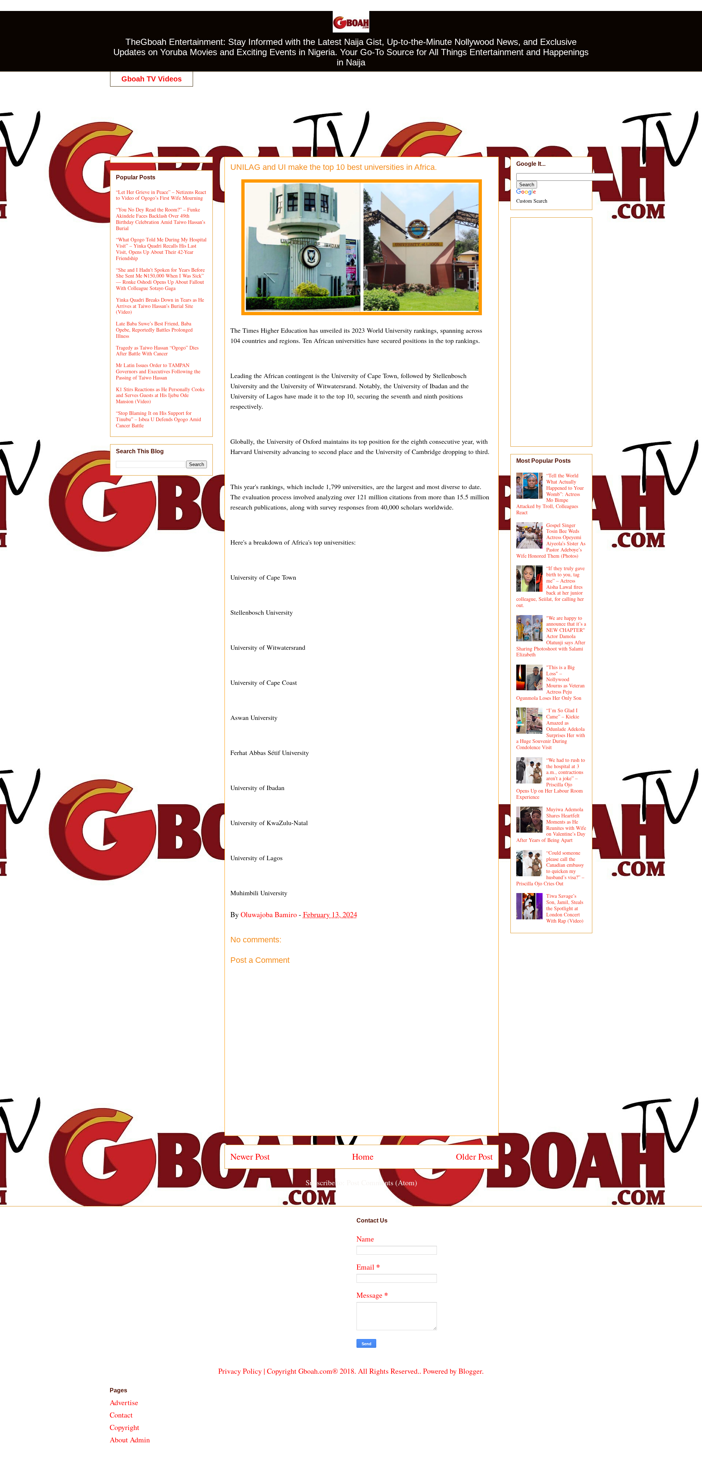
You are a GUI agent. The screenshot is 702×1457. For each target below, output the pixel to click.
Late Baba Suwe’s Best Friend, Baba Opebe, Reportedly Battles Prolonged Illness (154, 329)
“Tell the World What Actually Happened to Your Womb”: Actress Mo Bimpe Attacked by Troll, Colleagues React (550, 494)
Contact (121, 1415)
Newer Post (250, 1156)
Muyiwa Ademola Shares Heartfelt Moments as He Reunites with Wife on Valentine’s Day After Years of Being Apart (551, 824)
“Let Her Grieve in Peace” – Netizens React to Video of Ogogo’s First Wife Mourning (161, 195)
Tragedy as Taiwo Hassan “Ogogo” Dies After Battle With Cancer (157, 350)
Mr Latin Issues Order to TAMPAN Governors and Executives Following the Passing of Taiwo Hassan (158, 371)
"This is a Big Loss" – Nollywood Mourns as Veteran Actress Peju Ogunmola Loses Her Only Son (550, 682)
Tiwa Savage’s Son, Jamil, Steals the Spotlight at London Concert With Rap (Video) (565, 908)
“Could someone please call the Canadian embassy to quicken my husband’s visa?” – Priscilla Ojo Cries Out (550, 868)
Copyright (124, 1427)
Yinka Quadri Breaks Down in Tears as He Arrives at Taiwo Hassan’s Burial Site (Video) (160, 306)
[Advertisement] (351, 114)
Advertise (124, 1402)
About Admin (130, 1440)
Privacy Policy (240, 1371)
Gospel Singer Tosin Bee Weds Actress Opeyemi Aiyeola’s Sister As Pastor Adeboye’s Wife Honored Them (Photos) (551, 540)
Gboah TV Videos (151, 79)
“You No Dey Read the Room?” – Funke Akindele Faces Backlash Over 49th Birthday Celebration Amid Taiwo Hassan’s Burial (160, 218)
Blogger (470, 1371)
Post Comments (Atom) (382, 1182)
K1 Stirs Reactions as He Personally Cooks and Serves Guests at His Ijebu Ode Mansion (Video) (160, 395)
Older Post (474, 1156)
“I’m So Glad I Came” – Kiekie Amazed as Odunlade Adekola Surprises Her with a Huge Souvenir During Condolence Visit (550, 729)
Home (363, 1156)
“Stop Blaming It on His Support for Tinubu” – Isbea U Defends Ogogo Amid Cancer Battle (158, 419)
